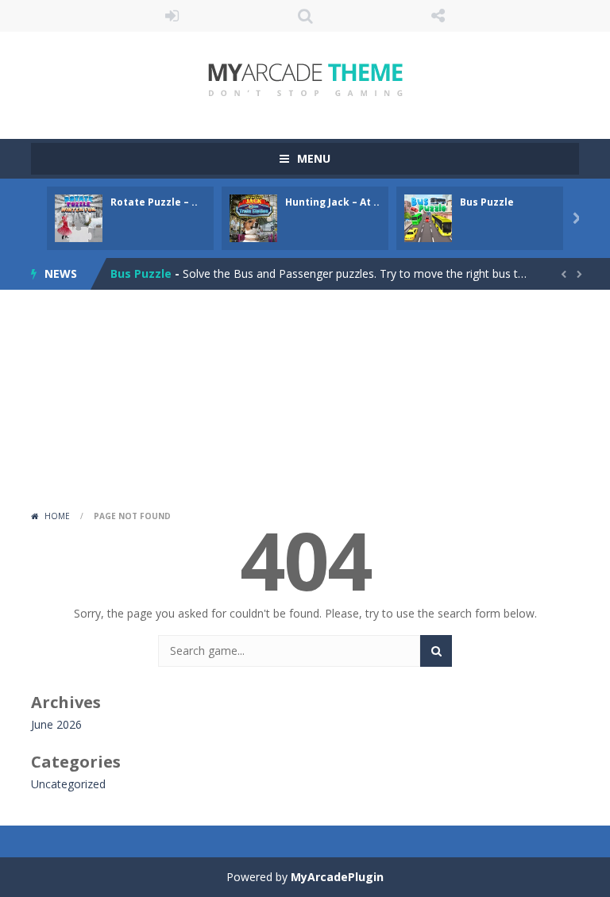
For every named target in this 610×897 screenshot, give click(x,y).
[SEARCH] (436, 651)
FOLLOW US (438, 16)
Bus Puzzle (487, 202)
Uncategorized (68, 783)
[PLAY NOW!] (78, 217)
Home (57, 516)
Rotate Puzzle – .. (154, 202)
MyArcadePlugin (337, 876)
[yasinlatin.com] (305, 78)
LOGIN (172, 16)
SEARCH (305, 16)
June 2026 (56, 724)
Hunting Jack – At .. (332, 202)
